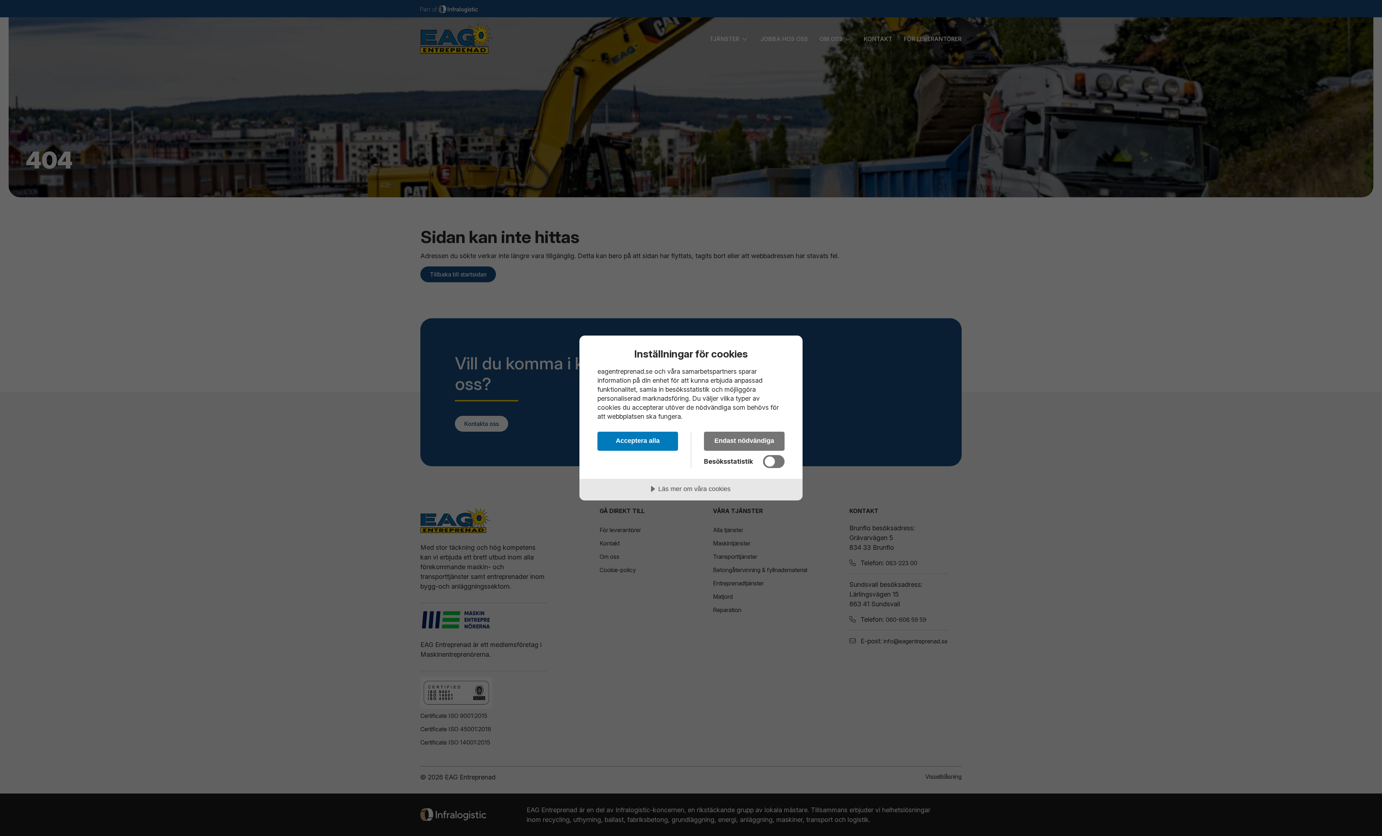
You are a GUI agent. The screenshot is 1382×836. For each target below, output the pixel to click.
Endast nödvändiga (744, 440)
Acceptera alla (638, 440)
